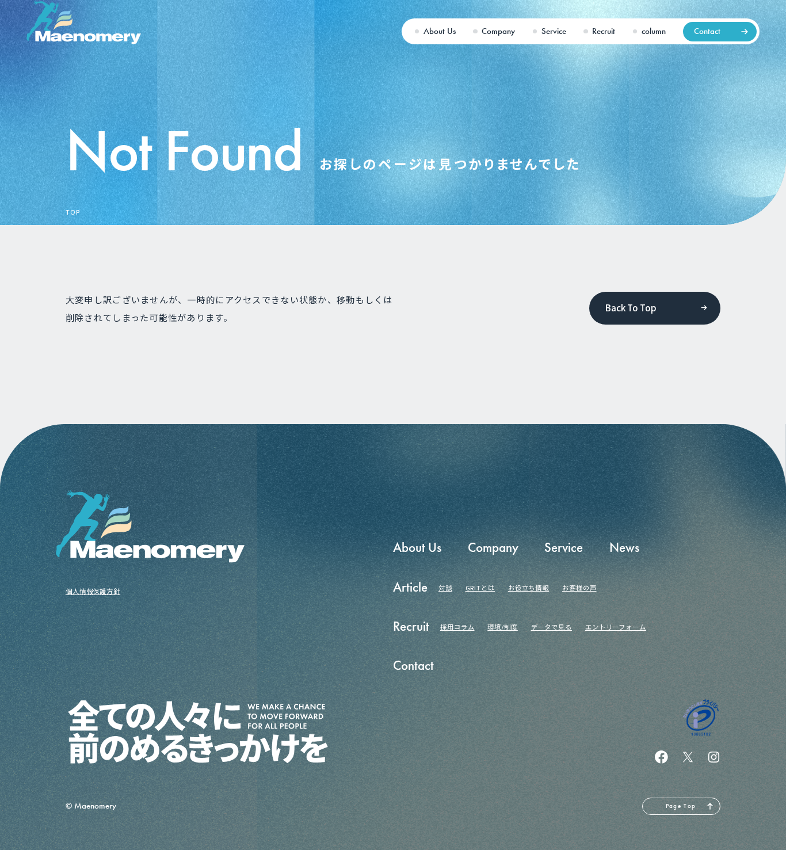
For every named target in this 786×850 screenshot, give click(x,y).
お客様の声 (579, 587)
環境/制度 (502, 626)
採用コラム (457, 626)
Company (498, 31)
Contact (707, 31)
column (654, 31)
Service (553, 31)
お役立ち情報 (528, 587)
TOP (73, 212)
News (624, 547)
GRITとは (480, 587)
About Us (439, 31)
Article (410, 587)
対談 (445, 587)
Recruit (603, 31)
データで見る (551, 626)
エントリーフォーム (615, 626)
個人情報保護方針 (93, 591)
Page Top (681, 806)
